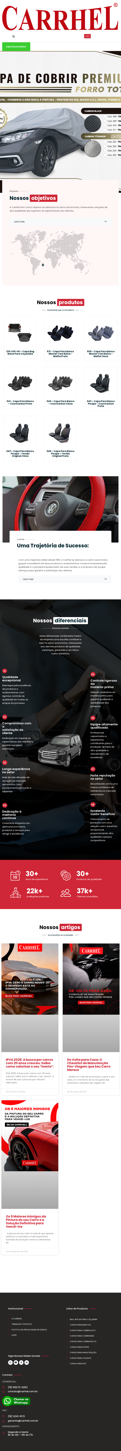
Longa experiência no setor (16, 770)
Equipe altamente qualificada (104, 726)
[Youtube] (16, 1362)
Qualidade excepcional (11, 678)
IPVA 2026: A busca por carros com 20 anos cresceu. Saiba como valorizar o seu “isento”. (30, 1063)
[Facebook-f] (21, 1362)
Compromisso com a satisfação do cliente (16, 728)
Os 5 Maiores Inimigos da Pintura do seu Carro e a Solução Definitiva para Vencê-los (26, 1221)
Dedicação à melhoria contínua (11, 814)
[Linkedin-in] (26, 1362)
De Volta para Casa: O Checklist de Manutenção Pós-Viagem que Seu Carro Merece (89, 1065)
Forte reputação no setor (102, 777)
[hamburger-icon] (87, 36)
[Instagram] (10, 1362)
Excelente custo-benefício (102, 812)
